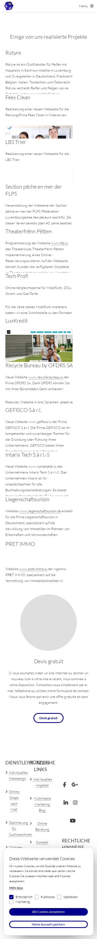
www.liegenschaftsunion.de (40, 511)
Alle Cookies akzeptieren (48, 911)
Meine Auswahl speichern (48, 924)
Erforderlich (24, 897)
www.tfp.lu (59, 243)
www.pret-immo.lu (33, 569)
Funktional (48, 897)
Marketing (23, 902)
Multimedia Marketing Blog (42, 804)
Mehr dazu (16, 887)
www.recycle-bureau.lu (45, 377)
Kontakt (42, 842)
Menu (83, 6)
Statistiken (70, 897)
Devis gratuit (48, 718)
